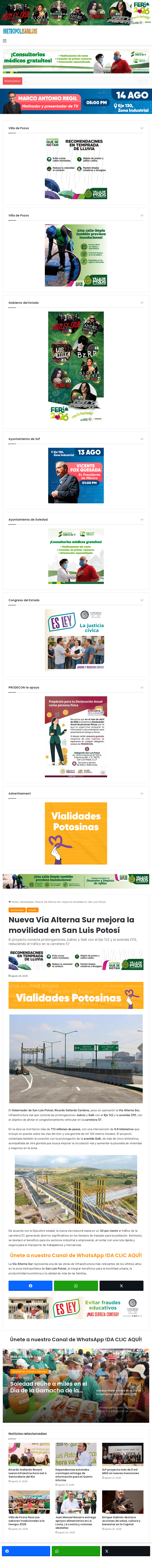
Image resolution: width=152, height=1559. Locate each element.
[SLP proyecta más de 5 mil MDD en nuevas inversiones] (122, 1454)
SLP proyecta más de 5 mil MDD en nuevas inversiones (120, 1471)
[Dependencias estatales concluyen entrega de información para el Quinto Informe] (76, 1454)
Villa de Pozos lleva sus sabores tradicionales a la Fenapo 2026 (26, 1520)
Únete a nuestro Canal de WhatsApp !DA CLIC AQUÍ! (76, 1255)
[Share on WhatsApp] (76, 1286)
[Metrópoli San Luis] (20, 31)
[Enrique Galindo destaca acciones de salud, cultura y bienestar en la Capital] (122, 1502)
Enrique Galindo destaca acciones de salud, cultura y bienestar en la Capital (121, 1520)
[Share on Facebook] (30, 1286)
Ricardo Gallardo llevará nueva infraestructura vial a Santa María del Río (28, 1473)
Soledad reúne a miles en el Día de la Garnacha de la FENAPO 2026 (63, 81)
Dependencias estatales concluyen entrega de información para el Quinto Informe (73, 1475)
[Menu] (4, 40)
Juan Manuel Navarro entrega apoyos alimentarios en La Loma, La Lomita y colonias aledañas (75, 1522)
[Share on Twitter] (121, 1286)
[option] (76, 1386)
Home (14, 901)
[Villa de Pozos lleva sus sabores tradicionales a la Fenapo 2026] (29, 1502)
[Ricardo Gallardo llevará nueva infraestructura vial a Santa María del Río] (29, 1454)
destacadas (27, 901)
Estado (33, 909)
